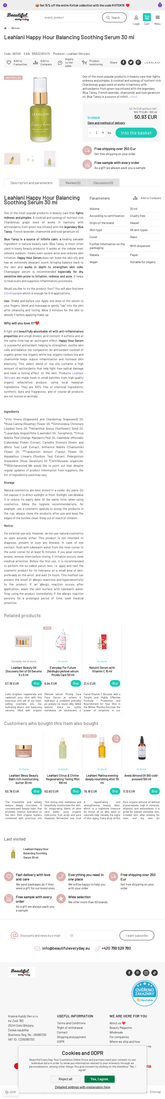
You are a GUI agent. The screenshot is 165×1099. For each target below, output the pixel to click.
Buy (36, 683)
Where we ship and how (124, 1041)
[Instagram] (146, 973)
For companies (119, 1037)
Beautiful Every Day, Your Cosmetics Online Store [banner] (22, 16)
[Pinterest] (137, 973)
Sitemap (155, 1092)
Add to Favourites (20, 62)
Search (115, 17)
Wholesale (116, 1032)
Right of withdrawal (70, 1027)
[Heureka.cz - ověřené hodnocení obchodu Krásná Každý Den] (145, 1005)
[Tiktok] (154, 973)
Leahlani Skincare (78, 53)
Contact (62, 1032)
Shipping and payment (71, 1037)
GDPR (60, 1041)
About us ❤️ (117, 1023)
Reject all (65, 1079)
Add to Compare (46, 62)
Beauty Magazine (120, 1027)
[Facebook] (129, 973)
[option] (23, 669)
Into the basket (136, 132)
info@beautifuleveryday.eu (66, 948)
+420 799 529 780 (116, 948)
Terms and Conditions (71, 1023)
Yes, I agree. (100, 1079)
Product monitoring (96, 62)
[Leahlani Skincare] (152, 63)
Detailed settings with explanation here (82, 1087)
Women (15, 28)
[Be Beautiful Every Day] (5, 28)
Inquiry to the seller (69, 62)
